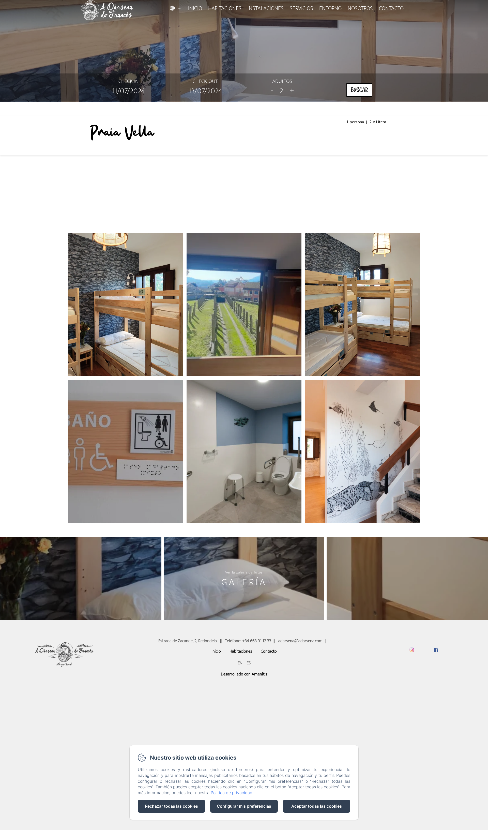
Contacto (391, 8)
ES (249, 663)
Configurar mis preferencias (244, 806)
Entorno (330, 8)
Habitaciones (224, 8)
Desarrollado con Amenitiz (244, 674)
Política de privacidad (231, 792)
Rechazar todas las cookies (171, 806)
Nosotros (360, 8)
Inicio (195, 8)
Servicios (301, 8)
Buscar (359, 90)
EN (240, 663)
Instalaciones (266, 8)
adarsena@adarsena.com (300, 640)
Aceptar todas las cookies (316, 806)
